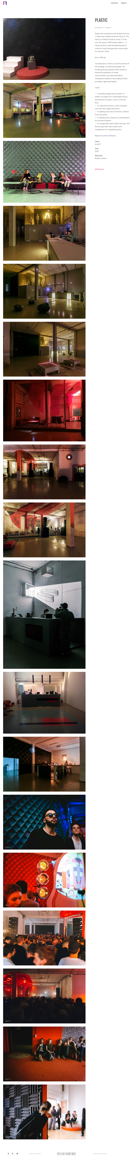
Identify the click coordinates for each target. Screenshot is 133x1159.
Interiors (108, 28)
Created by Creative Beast (35, 1153)
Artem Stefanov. (110, 136)
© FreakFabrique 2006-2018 (100, 1153)
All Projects (99, 169)
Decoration (99, 28)
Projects (124, 3)
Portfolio (114, 3)
